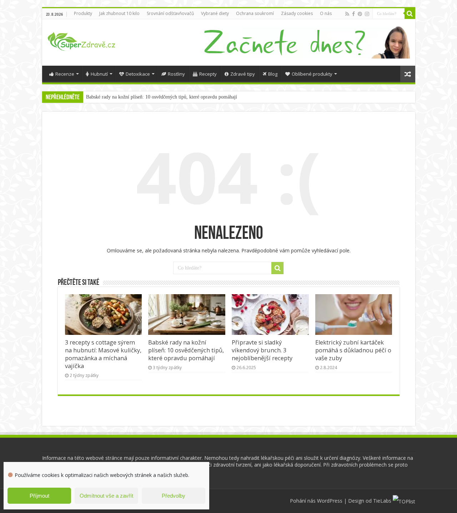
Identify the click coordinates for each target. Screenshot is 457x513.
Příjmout (39, 496)
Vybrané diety (215, 13)
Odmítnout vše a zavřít (106, 496)
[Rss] (347, 14)
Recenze (64, 74)
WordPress (329, 500)
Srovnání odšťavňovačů (170, 13)
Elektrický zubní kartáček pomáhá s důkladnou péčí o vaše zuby (353, 350)
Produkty (83, 13)
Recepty (208, 74)
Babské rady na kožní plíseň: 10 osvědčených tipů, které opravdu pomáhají (161, 97)
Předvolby (173, 496)
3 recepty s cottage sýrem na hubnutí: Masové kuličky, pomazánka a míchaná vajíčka (103, 354)
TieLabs (382, 500)
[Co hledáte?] (410, 13)
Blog (272, 74)
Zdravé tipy (242, 74)
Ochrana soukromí (255, 13)
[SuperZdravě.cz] (81, 40)
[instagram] (367, 14)
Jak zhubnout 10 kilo (119, 13)
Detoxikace (138, 74)
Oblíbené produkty (312, 74)
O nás (326, 13)
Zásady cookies (297, 13)
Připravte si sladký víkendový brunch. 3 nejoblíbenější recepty (262, 350)
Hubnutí (99, 74)
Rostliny (176, 74)
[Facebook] (353, 14)
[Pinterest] (360, 14)
